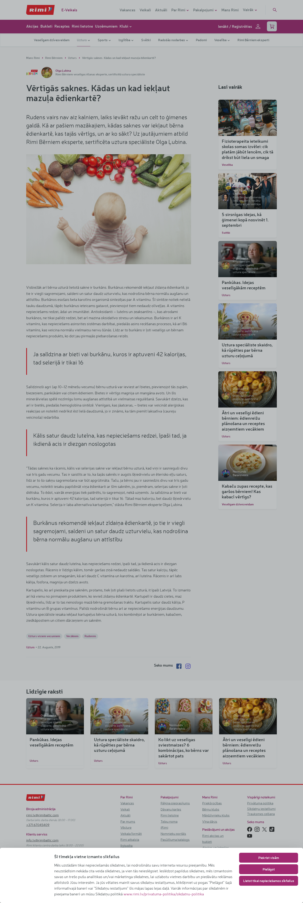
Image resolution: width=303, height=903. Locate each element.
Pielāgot (269, 869)
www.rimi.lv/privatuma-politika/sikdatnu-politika (163, 894)
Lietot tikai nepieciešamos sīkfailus (268, 880)
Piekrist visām (268, 857)
